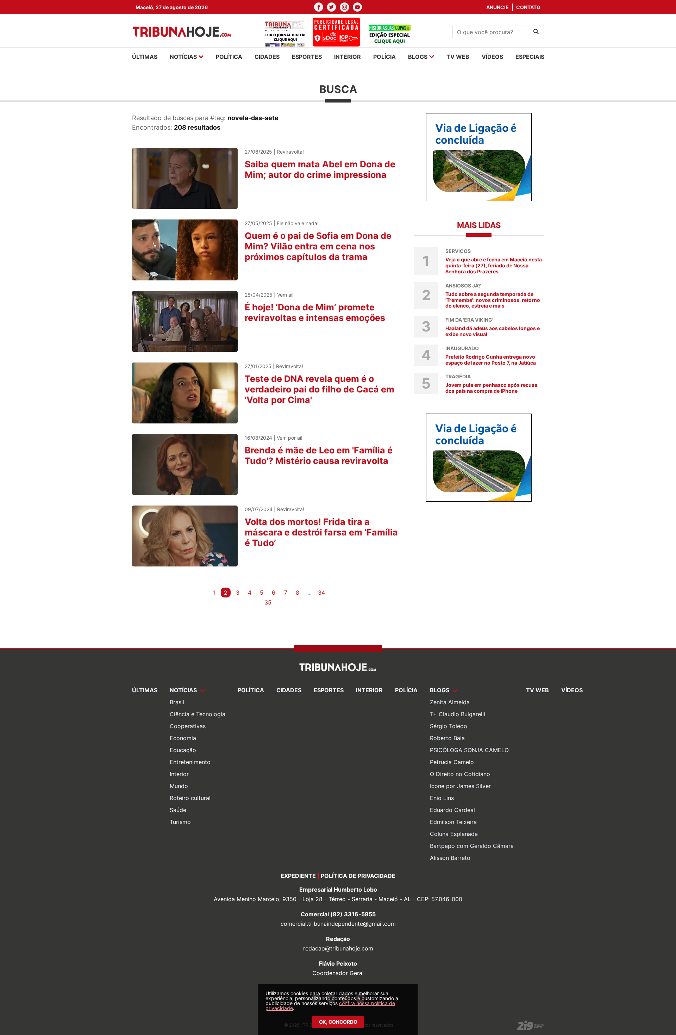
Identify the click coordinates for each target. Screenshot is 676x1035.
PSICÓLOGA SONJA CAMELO (469, 750)
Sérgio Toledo (448, 726)
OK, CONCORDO (338, 1022)
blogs (417, 56)
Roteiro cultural (190, 797)
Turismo (180, 821)
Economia (183, 738)
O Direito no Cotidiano (460, 773)
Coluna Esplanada (454, 833)
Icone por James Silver (460, 785)
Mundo (179, 785)
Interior (179, 773)
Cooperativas (188, 726)
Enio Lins (442, 797)
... (309, 592)
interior (347, 56)
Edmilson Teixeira (453, 821)
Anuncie (497, 7)
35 (267, 602)
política (229, 56)
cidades (267, 56)
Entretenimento (190, 762)
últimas (144, 56)
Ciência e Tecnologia (197, 714)
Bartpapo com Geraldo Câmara (472, 845)
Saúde (178, 809)
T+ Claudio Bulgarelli (457, 714)
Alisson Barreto (450, 857)
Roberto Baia (447, 738)
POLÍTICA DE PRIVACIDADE (358, 875)
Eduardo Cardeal (452, 809)
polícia (384, 56)
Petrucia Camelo (452, 762)
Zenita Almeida (450, 702)
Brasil (177, 702)
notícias (183, 56)
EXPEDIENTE (298, 875)
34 (321, 592)
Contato (528, 7)
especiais (529, 56)
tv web (457, 56)
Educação (183, 750)
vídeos (492, 56)
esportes (307, 56)
